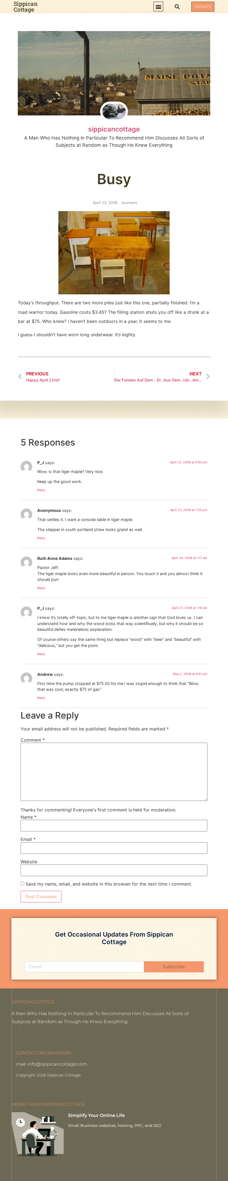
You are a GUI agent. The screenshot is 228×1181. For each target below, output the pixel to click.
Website (29, 861)
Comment (33, 740)
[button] (158, 6)
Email (28, 839)
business (129, 202)
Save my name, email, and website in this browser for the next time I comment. (109, 884)
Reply (41, 490)
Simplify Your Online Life (96, 1115)
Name (28, 817)
